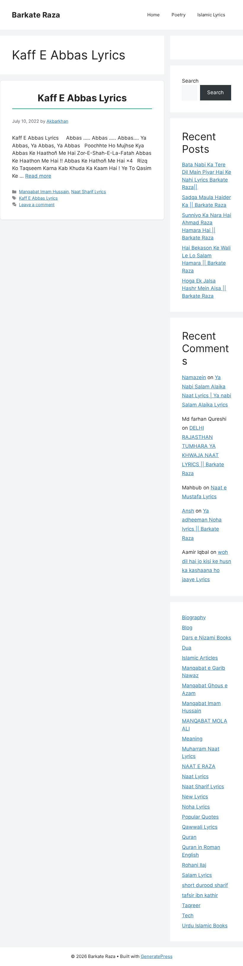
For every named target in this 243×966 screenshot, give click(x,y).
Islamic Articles (200, 658)
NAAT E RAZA (198, 766)
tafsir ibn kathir (200, 895)
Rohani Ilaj (194, 865)
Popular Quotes (200, 817)
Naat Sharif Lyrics (88, 191)
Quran (189, 837)
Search (190, 81)
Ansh (188, 511)
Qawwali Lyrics (200, 827)
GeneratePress (156, 956)
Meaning (192, 739)
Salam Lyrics (197, 875)
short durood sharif (205, 885)
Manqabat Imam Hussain (44, 191)
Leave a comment (37, 204)
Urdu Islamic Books (205, 926)
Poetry (179, 15)
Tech (188, 915)
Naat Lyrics (195, 776)
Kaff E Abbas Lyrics (82, 98)
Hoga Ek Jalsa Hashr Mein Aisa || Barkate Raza (204, 288)
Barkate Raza (36, 14)
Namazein (194, 377)
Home (153, 15)
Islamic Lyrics (211, 15)
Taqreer (191, 905)
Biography (194, 617)
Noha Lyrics (196, 807)
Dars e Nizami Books (206, 638)
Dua (186, 648)
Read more (38, 176)
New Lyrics (195, 797)
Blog (187, 628)
